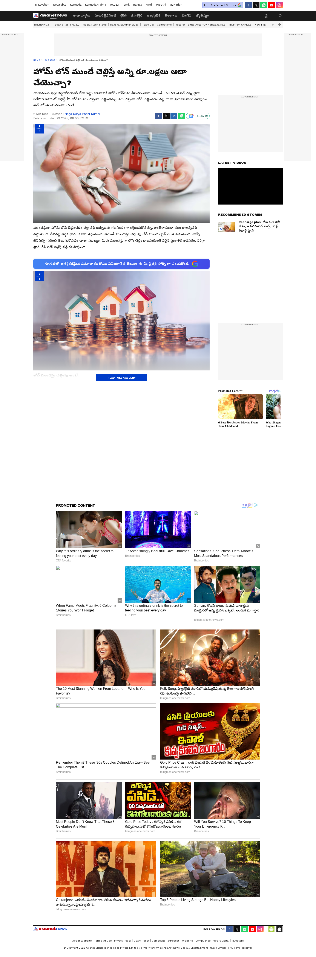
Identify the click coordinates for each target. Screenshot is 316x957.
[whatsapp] (263, 5)
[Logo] (51, 16)
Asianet (50, 928)
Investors (238, 940)
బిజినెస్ (186, 15)
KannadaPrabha (95, 4)
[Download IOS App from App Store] (279, 929)
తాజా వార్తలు (81, 15)
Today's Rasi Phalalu (66, 24)
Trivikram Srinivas (240, 24)
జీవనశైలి (136, 15)
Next (279, 24)
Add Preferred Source (220, 5)
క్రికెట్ (123, 15)
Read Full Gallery (121, 377)
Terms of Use (103, 940)
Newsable (59, 4)
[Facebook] (248, 5)
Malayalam (42, 4)
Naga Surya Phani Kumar (82, 113)
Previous (273, 24)
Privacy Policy (122, 940)
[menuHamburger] (273, 16)
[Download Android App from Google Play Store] (271, 929)
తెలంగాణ (170, 15)
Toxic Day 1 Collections (157, 24)
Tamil (126, 4)
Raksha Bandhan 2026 (124, 24)
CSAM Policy (141, 940)
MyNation (175, 4)
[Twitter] (256, 5)
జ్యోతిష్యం (202, 15)
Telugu (114, 4)
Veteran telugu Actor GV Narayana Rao (200, 24)
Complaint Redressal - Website (172, 940)
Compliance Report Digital (212, 940)
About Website (82, 940)
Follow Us (202, 115)
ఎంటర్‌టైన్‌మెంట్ (105, 15)
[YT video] (271, 5)
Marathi (161, 4)
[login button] (267, 16)
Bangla (137, 4)
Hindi (149, 4)
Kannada (75, 4)
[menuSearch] (280, 16)
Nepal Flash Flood (95, 24)
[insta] (279, 5)
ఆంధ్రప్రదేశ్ (153, 15)
